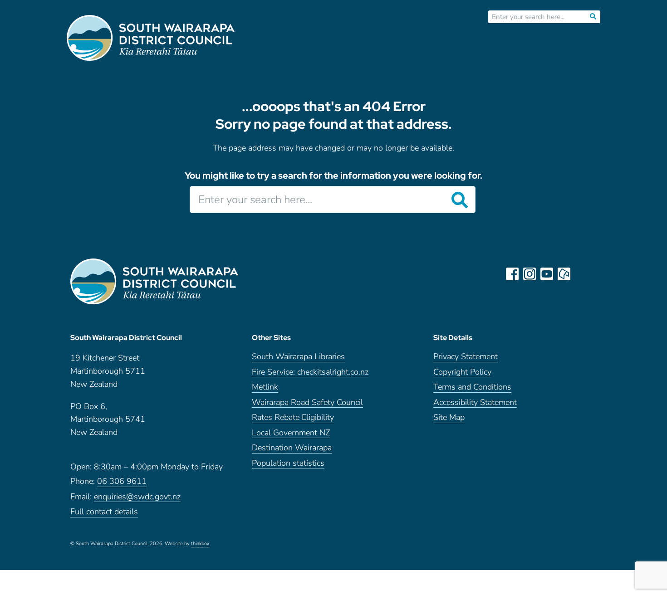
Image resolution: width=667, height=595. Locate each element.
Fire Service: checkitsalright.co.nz (310, 372)
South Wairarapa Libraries (298, 357)
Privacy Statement (465, 357)
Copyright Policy (462, 372)
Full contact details (104, 512)
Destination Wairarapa (292, 448)
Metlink (265, 387)
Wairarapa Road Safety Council (307, 403)
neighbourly (564, 274)
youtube (546, 274)
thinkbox (200, 544)
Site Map (449, 418)
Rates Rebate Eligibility (293, 418)
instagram (529, 274)
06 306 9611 (122, 482)
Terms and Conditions (472, 387)
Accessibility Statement (475, 403)
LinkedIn (581, 274)
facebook (512, 274)
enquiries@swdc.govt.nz (137, 497)
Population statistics (288, 463)
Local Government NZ (291, 433)
